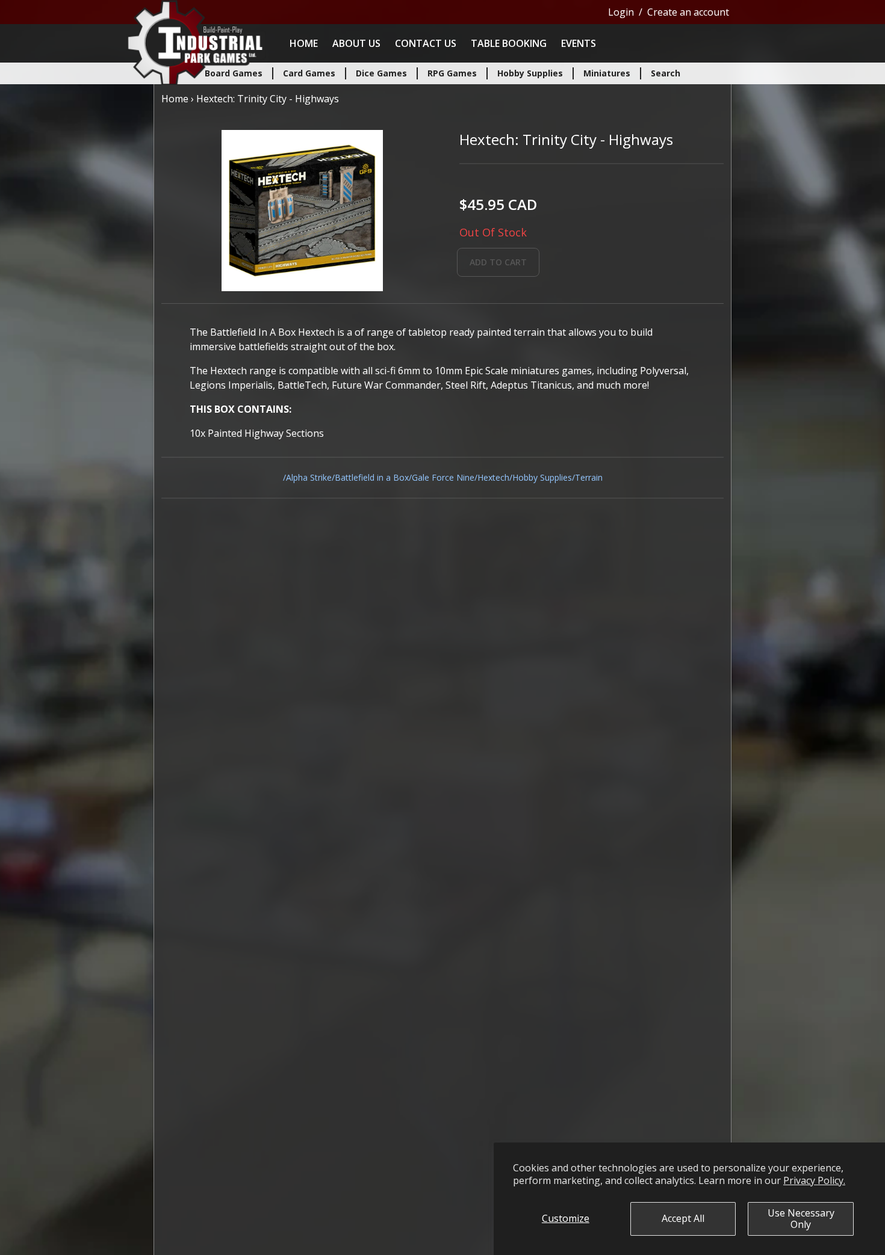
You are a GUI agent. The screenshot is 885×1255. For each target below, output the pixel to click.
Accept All (683, 1218)
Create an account (688, 12)
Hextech (493, 477)
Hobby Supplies (542, 477)
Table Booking (509, 43)
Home (304, 43)
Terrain (589, 477)
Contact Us (425, 43)
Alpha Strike (309, 477)
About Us (356, 43)
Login (621, 12)
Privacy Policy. (814, 1180)
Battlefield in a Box (372, 477)
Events (578, 43)
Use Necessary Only (801, 1218)
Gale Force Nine (443, 477)
